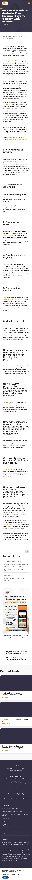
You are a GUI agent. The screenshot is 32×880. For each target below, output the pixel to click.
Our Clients (5, 822)
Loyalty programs (8, 469)
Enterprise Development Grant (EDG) (12, 811)
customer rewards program (18, 139)
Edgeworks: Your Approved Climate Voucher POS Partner (15, 815)
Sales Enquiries (18, 770)
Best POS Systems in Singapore (10, 808)
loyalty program (9, 402)
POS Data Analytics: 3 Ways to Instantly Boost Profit (14, 579)
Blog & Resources (6, 825)
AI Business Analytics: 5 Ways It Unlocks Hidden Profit (14, 570)
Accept (5, 877)
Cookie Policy (5, 834)
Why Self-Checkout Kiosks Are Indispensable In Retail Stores (16, 652)
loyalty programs (8, 235)
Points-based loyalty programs (12, 60)
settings (19, 874)
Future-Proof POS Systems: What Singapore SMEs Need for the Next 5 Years (16, 560)
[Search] (27, 551)
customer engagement (20, 334)
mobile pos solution (17, 635)
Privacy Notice (5, 831)
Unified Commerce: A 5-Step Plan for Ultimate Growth (14, 574)
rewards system (8, 104)
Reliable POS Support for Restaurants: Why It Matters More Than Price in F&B (16, 565)
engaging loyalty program (11, 524)
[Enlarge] (27, 590)
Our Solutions (5, 819)
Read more (5, 697)
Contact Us (5, 828)
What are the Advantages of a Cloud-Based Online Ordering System (16, 659)
